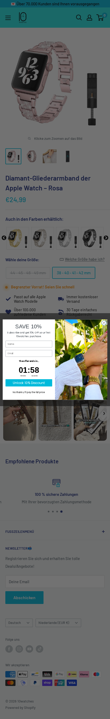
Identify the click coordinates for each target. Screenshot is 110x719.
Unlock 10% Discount (29, 383)
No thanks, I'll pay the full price (29, 392)
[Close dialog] (103, 322)
